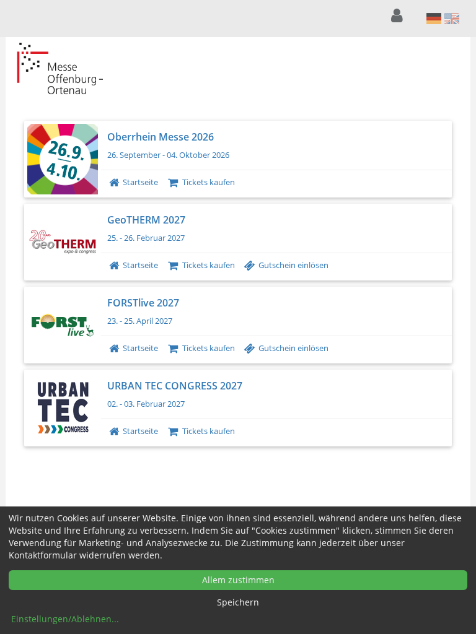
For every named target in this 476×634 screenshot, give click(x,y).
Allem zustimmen (238, 580)
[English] (452, 18)
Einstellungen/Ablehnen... (65, 619)
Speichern (238, 602)
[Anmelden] (399, 16)
